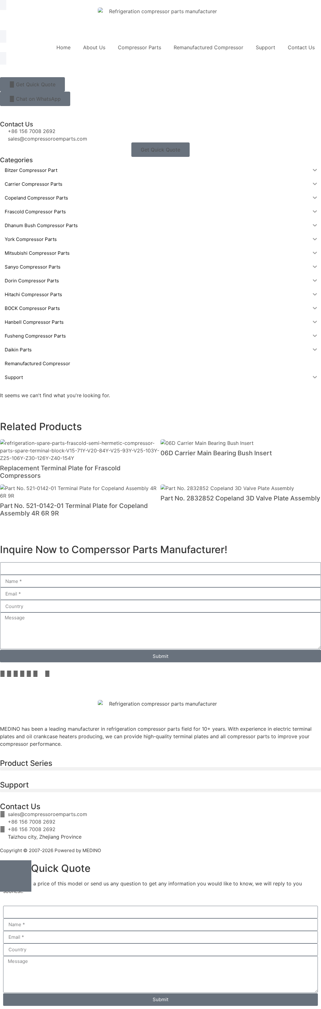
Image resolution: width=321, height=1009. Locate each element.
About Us (94, 47)
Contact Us (301, 47)
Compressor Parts (139, 47)
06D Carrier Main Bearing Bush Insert (216, 453)
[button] (2, 673)
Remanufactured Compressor (208, 47)
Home (63, 47)
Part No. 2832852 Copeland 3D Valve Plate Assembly (240, 498)
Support (265, 47)
